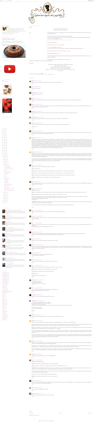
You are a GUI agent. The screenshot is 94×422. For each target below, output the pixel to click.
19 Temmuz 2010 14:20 (38, 165)
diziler (3, 295)
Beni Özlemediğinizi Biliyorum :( (9, 190)
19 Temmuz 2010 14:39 (38, 210)
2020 (4, 139)
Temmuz (5, 164)
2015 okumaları (4, 272)
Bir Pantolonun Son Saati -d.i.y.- (9, 168)
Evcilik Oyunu (6, 182)
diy (2, 294)
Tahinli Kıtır (6, 181)
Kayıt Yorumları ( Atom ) (36, 415)
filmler (3, 299)
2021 (4, 137)
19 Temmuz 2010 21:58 (38, 265)
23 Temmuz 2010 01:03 (38, 387)
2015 (4, 147)
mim (3, 310)
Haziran (5, 192)
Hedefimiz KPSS (6, 185)
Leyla (5, 170)
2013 (4, 150)
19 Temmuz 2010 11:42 (38, 111)
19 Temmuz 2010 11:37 (38, 104)
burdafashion (4, 292)
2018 (4, 142)
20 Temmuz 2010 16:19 (39, 341)
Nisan (5, 195)
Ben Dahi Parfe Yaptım (7, 171)
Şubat (5, 198)
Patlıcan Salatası (6, 165)
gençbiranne (34, 92)
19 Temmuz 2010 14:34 (38, 188)
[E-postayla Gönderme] (42, 73)
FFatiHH (33, 137)
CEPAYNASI (34, 279)
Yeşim (33, 98)
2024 (4, 132)
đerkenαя (33, 123)
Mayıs (5, 193)
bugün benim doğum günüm (6, 291)
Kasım (5, 157)
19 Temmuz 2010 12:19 (38, 137)
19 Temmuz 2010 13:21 (39, 151)
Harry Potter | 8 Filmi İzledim (9, 263)
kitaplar (35, 74)
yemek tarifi (4, 317)
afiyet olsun (4, 283)
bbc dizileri (4, 286)
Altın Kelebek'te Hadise (8, 215)
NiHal (33, 80)
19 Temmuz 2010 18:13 (37, 252)
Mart (5, 196)
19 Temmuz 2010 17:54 (38, 244)
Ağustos (5, 162)
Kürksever (33, 152)
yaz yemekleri (4, 315)
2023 (4, 134)
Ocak (5, 200)
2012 (4, 151)
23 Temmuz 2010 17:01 (38, 393)
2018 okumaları (4, 280)
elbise (3, 298)
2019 (4, 140)
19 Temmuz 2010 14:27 (37, 181)
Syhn (32, 165)
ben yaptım (4, 288)
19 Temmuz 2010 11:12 (37, 86)
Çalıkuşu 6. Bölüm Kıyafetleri (9, 227)
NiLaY (33, 259)
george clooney (4, 300)
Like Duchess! (6, 173)
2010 (4, 155)
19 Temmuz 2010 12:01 (38, 122)
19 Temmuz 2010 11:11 (37, 80)
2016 (4, 145)
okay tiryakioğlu (40, 74)
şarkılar (3, 319)
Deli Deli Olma (6, 179)
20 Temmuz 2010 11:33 (38, 294)
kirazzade (33, 111)
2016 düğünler (4, 274)
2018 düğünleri (4, 279)
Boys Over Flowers (8, 233)
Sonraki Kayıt (31, 413)
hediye (3, 302)
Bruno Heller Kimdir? (7, 167)
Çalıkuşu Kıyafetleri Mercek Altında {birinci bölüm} (13, 210)
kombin (3, 307)
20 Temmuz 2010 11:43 (39, 300)
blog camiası (4, 290)
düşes (3, 296)
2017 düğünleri (4, 276)
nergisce (33, 387)
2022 (4, 136)
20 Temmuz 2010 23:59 (37, 380)
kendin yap (4, 303)
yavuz (45, 74)
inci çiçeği (33, 294)
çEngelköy (4, 318)
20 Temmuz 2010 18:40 (38, 354)
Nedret (33, 380)
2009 (4, 202)
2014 (4, 148)
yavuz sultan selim (50, 74)
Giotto (5, 174)
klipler (3, 306)
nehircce (33, 104)
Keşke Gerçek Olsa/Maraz (8, 184)
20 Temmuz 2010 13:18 (37, 314)
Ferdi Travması (7, 239)
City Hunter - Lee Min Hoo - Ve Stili (10, 252)
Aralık (5, 156)
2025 (4, 131)
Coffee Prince (6, 187)
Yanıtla (33, 83)
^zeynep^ (33, 130)
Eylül (5, 161)
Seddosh (33, 354)
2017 (4, 143)
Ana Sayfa (60, 413)
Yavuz (30, 27)
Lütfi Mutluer (34, 117)
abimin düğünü (4, 282)
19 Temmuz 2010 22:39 (38, 287)
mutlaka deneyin (5, 311)
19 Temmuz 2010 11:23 (37, 98)
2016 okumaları (4, 275)
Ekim (5, 159)
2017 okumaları (4, 278)
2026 (4, 129)
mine (32, 86)
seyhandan (4, 314)
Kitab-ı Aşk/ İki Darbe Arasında (9, 188)
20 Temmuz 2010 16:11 (39, 320)
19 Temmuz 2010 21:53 (37, 259)
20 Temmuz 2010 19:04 (38, 360)
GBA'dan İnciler (6, 178)
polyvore (3, 312)
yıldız (32, 239)
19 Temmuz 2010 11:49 (40, 117)
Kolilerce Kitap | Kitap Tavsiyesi (10, 257)
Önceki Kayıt (90, 413)
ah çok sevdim (4, 284)
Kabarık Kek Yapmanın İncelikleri (8, 39)
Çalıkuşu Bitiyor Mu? (8, 221)
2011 (4, 153)
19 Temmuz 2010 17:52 (38, 232)
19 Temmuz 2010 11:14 (39, 92)
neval (32, 252)
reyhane (33, 393)
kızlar (3, 308)
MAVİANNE (34, 300)
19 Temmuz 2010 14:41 (38, 222)
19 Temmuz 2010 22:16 (40, 279)
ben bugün (4, 287)
